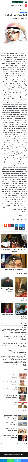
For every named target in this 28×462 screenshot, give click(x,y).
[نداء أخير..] (22, 405)
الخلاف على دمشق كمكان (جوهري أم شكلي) (7, 289)
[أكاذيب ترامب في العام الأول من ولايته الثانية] (22, 438)
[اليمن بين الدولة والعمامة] (7, 308)
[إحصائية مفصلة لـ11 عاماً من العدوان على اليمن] (22, 431)
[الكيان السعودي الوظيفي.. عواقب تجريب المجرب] (22, 383)
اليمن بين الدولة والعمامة (7, 314)
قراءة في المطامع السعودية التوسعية (10, 375)
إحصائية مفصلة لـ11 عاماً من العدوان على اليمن (10, 429)
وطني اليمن (24, 317)
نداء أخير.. (14, 402)
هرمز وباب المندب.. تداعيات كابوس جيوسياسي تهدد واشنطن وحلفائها (9, 416)
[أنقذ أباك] (21, 287)
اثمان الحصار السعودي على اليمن (9, 388)
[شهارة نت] (18, 2)
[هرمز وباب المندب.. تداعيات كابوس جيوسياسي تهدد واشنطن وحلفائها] (22, 417)
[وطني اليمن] (21, 309)
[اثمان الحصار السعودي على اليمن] (22, 390)
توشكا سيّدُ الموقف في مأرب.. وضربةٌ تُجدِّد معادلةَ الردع (10, 396)
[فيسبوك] (23, 225)
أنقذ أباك (24, 299)
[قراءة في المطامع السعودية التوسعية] (22, 376)
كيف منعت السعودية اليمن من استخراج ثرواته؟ (10, 423)
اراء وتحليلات (18, 9)
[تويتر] (20, 225)
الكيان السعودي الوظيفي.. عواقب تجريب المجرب (9, 382)
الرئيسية (24, 9)
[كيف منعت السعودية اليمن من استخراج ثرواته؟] (22, 424)
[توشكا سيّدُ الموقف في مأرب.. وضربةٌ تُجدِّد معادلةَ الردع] (22, 398)
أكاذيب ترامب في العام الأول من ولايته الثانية (9, 436)
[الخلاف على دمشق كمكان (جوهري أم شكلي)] (7, 282)
